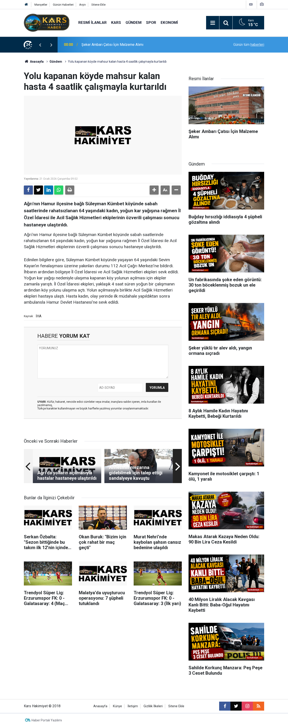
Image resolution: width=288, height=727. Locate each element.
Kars (116, 22)
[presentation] (40, 44)
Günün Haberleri (63, 4)
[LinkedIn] (48, 190)
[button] (154, 190)
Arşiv (82, 4)
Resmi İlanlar (92, 22)
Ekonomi (169, 22)
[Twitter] (38, 190)
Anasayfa (36, 61)
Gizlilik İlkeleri (153, 706)
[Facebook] (28, 190)
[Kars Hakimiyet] (46, 22)
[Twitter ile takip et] (236, 706)
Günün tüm (248, 44)
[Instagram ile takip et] (247, 706)
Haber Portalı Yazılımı (47, 720)
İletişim (133, 706)
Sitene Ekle (98, 4)
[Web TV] (250, 4)
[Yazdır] (69, 190)
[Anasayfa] (26, 4)
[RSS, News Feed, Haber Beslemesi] (258, 706)
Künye (117, 706)
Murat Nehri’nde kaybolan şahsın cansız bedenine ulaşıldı (126, 44)
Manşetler (40, 4)
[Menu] (213, 23)
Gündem (134, 22)
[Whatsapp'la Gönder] (58, 190)
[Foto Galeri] (261, 4)
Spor (151, 22)
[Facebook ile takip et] (224, 706)
